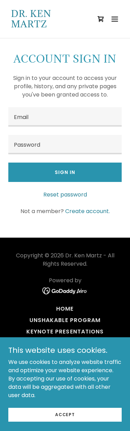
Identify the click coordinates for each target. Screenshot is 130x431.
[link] (48, 25)
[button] (101, 19)
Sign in (65, 172)
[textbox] (65, 117)
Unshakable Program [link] (65, 320)
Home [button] (64, 309)
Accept (65, 414)
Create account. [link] (87, 211)
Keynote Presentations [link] (64, 332)
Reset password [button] (65, 195)
